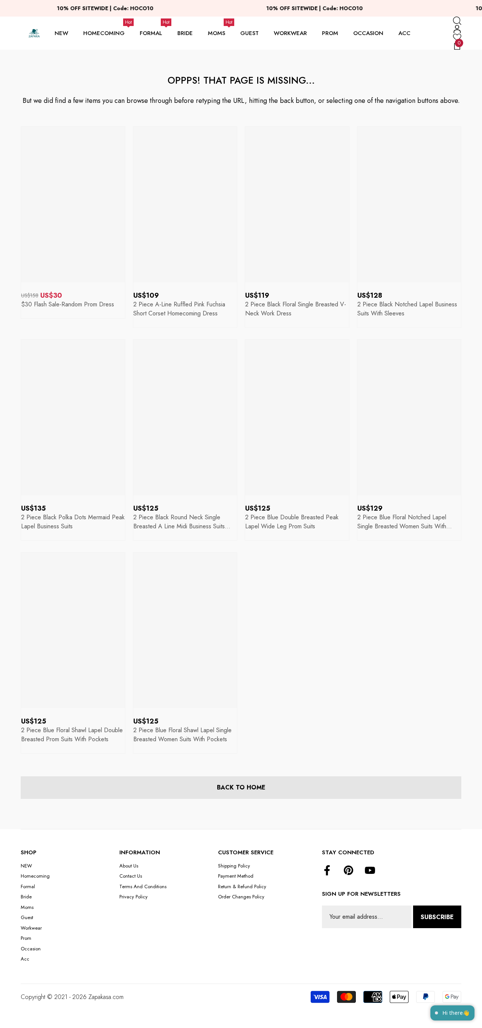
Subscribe (437, 917)
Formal (151, 33)
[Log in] (457, 29)
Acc (404, 33)
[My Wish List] (457, 37)
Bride (185, 33)
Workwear (290, 33)
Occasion (368, 33)
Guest (249, 33)
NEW (61, 33)
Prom (330, 33)
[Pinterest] (348, 871)
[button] (457, 21)
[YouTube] (370, 871)
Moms (216, 33)
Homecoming (104, 33)
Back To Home (241, 787)
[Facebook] (327, 871)
